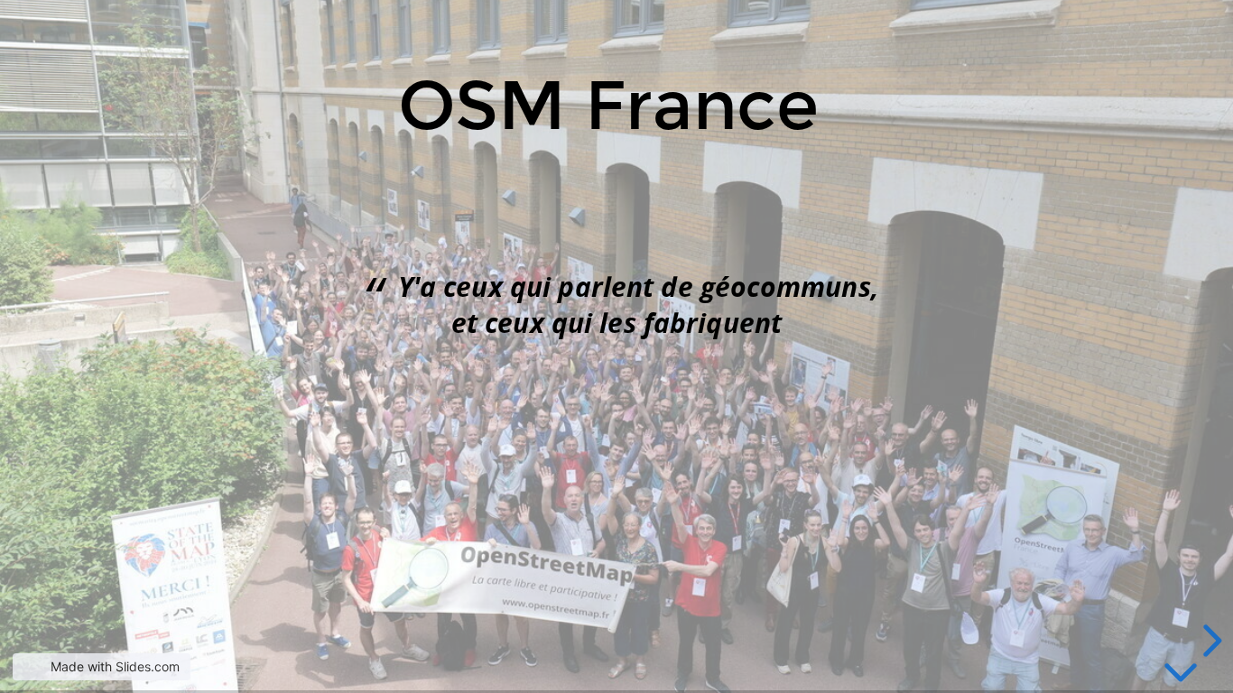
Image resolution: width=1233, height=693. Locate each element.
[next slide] (1209, 640)
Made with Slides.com (115, 666)
